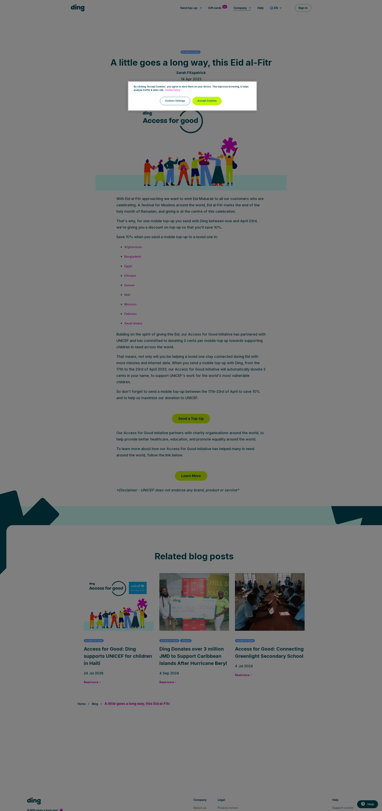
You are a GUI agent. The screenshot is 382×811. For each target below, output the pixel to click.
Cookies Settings (175, 100)
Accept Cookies (207, 100)
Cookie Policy (172, 90)
